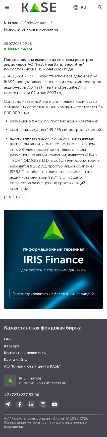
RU (83, 7)
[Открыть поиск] (100, 7)
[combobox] (79, 7)
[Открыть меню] (7, 7)
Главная (11, 22)
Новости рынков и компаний (31, 29)
